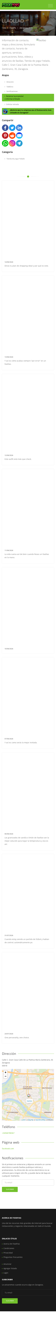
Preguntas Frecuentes (13, 1257)
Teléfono (9, 87)
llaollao (29, 1101)
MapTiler (31, 1120)
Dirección (10, 82)
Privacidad (8, 1252)
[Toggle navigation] (50, 6)
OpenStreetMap (40, 1120)
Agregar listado (10, 1268)
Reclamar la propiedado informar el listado (14, 97)
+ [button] (5, 1072)
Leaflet (23, 1120)
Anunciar (7, 1264)
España (13, 28)
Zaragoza (23, 28)
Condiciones (9, 1248)
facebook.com (8, 1148)
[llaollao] (28, 1095)
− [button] (5, 1076)
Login (6, 1273)
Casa (4, 28)
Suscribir (10, 1189)
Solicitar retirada (12, 104)
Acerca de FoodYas (12, 1244)
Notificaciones (12, 91)
